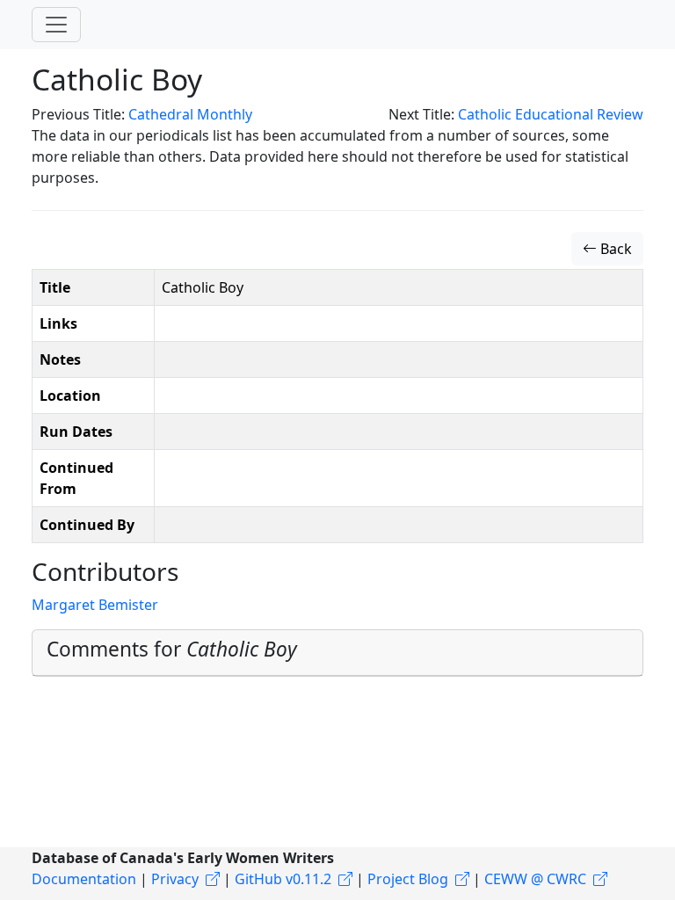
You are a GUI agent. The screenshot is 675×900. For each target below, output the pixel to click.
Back (614, 248)
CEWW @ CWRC (535, 879)
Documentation (84, 879)
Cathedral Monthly (190, 114)
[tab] (337, 653)
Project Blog (407, 879)
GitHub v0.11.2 (283, 879)
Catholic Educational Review (550, 114)
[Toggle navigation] (56, 24)
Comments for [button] (172, 649)
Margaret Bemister (95, 604)
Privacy (175, 879)
